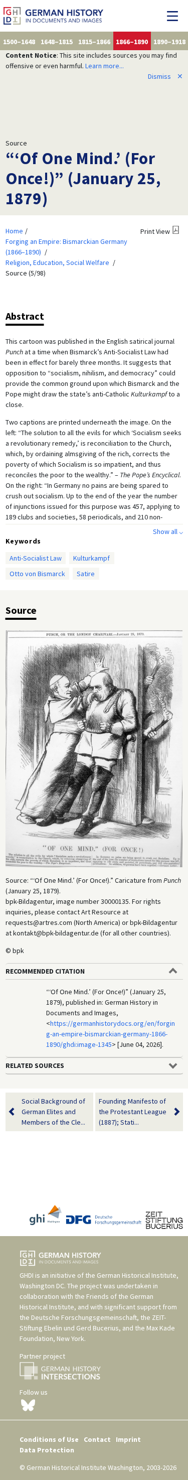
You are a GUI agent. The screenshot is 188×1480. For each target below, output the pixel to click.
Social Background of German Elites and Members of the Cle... (53, 1112)
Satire (86, 573)
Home (14, 230)
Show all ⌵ (168, 531)
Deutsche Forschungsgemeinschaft (84, 1317)
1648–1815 (57, 41)
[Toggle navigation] (175, 16)
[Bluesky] (28, 1404)
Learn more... (104, 65)
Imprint (128, 1439)
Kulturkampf (91, 558)
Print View (155, 231)
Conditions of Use (49, 1439)
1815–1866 (94, 41)
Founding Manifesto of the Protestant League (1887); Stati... (132, 1112)
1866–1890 (132, 41)
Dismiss (165, 76)
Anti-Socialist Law (36, 558)
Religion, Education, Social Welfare (57, 262)
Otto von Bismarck (37, 573)
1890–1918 (169, 41)
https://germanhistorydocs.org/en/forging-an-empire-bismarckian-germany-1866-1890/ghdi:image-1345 (110, 1034)
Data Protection (47, 1449)
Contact (97, 1439)
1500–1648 (19, 41)
